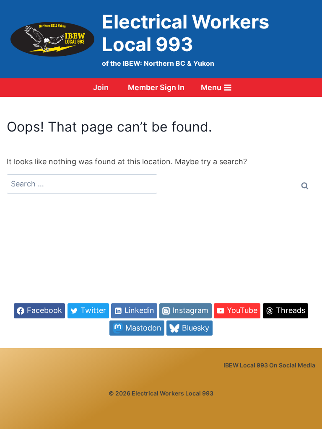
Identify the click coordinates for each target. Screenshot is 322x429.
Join (101, 87)
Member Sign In (156, 87)
